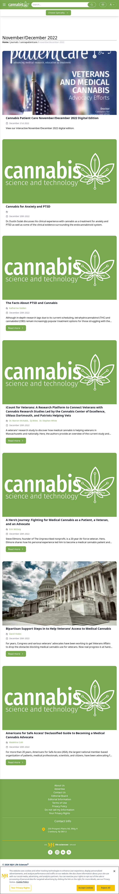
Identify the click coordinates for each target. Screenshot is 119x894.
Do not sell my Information (59, 809)
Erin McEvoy (15, 529)
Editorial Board (59, 795)
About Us (59, 785)
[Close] (114, 871)
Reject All (105, 887)
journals (14, 42)
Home (5, 42)
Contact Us (60, 792)
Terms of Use (59, 802)
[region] (59, 880)
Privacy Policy (59, 806)
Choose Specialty (56, 12)
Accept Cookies (86, 887)
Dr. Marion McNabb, (19, 420)
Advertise (59, 789)
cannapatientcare (28, 42)
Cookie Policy (22, 882)
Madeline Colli (16, 742)
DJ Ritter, (34, 420)
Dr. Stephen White (48, 420)
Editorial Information (59, 799)
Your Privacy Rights (59, 813)
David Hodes (15, 633)
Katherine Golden (17, 308)
